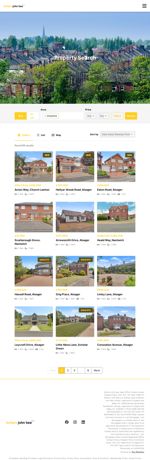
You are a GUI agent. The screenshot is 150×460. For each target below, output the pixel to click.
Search (131, 115)
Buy (20, 115)
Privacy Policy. (73, 458)
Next (97, 370)
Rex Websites (138, 452)
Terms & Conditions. (101, 458)
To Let (32, 116)
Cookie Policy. (60, 458)
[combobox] (62, 116)
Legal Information (46, 458)
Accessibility (86, 458)
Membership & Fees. (119, 458)
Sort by (94, 134)
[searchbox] (60, 116)
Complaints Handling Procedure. (23, 458)
